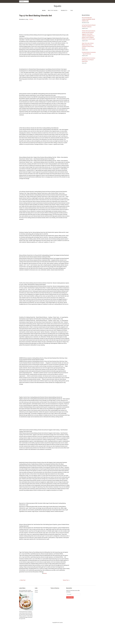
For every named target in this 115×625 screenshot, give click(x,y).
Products (64, 10)
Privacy (36, 592)
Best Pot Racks (53, 10)
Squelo (61, 622)
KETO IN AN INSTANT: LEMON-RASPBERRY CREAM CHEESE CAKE (88, 19)
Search (36, 590)
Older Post (22, 580)
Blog (44, 10)
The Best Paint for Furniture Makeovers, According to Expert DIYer (88, 60)
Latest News (22, 588)
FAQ (72, 10)
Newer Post (65, 580)
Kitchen (31, 19)
